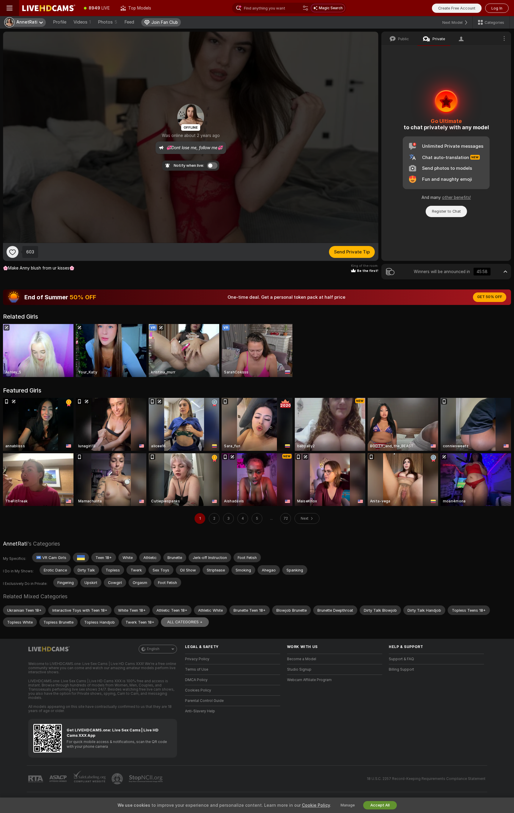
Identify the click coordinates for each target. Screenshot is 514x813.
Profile (59, 22)
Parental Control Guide (204, 701)
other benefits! (456, 197)
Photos (107, 22)
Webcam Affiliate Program (309, 680)
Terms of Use (196, 669)
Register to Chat (446, 211)
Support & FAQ (401, 659)
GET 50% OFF (489, 297)
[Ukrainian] (81, 557)
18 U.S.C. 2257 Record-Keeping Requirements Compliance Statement (426, 779)
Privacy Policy (197, 659)
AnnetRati (15, 544)
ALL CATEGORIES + (185, 622)
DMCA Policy (196, 680)
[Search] (305, 8)
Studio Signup (299, 669)
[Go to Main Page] (49, 8)
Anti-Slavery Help (200, 711)
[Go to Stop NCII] (146, 778)
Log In (496, 8)
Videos (82, 22)
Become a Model (301, 659)
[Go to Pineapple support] (118, 778)
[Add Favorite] (12, 252)
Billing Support (401, 669)
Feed (129, 22)
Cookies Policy (198, 690)
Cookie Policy (316, 805)
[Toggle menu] (9, 8)
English (153, 649)
